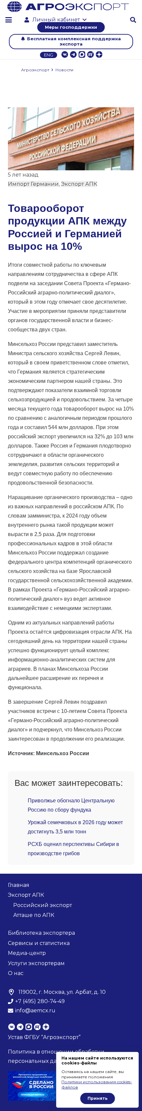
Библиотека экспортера (41, 933)
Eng (48, 54)
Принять (98, 1098)
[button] (8, 20)
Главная (18, 885)
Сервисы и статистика (39, 943)
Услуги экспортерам (36, 963)
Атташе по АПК (33, 915)
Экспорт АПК (79, 184)
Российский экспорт (42, 905)
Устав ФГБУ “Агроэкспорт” (44, 1037)
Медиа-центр (27, 953)
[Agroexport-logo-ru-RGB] (68, 6)
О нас (15, 973)
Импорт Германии (33, 184)
